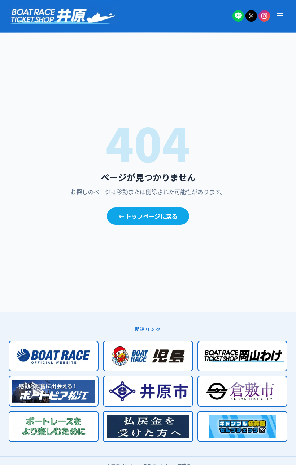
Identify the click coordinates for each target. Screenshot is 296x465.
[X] (251, 16)
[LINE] (238, 16)
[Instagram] (264, 16)
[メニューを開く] (280, 16)
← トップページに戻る (148, 216)
